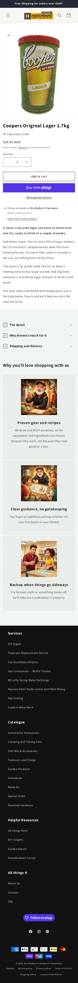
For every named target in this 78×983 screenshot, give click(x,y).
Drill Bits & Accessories (22, 751)
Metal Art (14, 787)
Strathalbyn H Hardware (37, 963)
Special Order (16, 796)
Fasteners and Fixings (22, 760)
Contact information (51, 974)
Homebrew (15, 778)
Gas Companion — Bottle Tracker (29, 671)
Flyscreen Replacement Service (28, 653)
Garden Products (19, 769)
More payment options (39, 197)
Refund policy (25, 968)
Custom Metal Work (20, 707)
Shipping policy (28, 974)
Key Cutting (15, 698)
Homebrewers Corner (22, 858)
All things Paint (18, 830)
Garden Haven (17, 849)
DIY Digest (14, 644)
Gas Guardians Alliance (23, 662)
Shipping (23, 147)
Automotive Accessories (23, 733)
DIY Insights (15, 839)
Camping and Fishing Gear (25, 742)
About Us (14, 883)
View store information (22, 218)
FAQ (10, 901)
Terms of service (63, 968)
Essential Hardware (20, 805)
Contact (13, 892)
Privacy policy (43, 968)
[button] (8, 15)
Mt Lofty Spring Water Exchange (28, 680)
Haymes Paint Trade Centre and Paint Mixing (36, 689)
